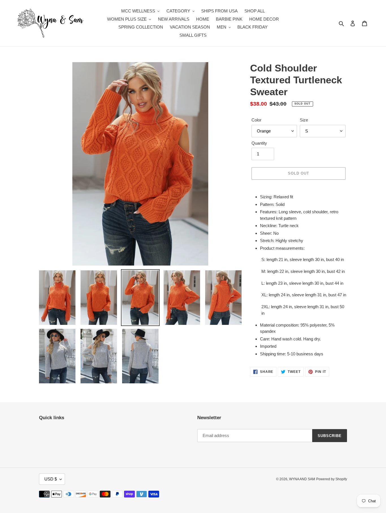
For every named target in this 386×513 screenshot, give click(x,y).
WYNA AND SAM (302, 479)
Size (304, 120)
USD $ (50, 479)
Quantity (259, 143)
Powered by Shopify (331, 479)
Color (256, 120)
